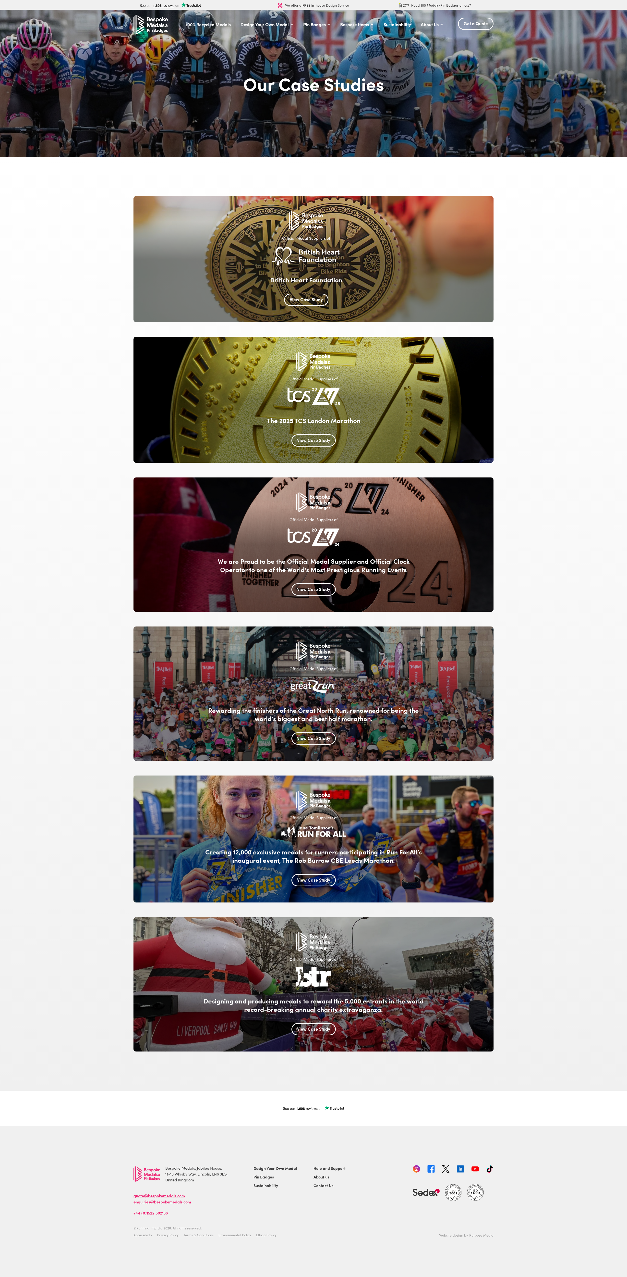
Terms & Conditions (198, 1235)
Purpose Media (481, 1235)
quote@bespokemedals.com (159, 1195)
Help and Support (330, 1168)
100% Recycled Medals (208, 24)
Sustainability (397, 24)
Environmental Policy (234, 1235)
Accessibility (142, 1235)
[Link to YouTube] (475, 1169)
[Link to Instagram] (416, 1169)
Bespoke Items (354, 24)
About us (321, 1176)
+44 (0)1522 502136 (150, 1212)
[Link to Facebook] (431, 1169)
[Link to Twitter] (445, 1169)
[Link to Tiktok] (490, 1169)
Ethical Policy (266, 1235)
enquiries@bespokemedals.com (162, 1201)
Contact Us (323, 1185)
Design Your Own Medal (265, 24)
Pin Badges (314, 24)
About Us (430, 24)
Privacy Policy (168, 1235)
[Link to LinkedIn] (460, 1169)
